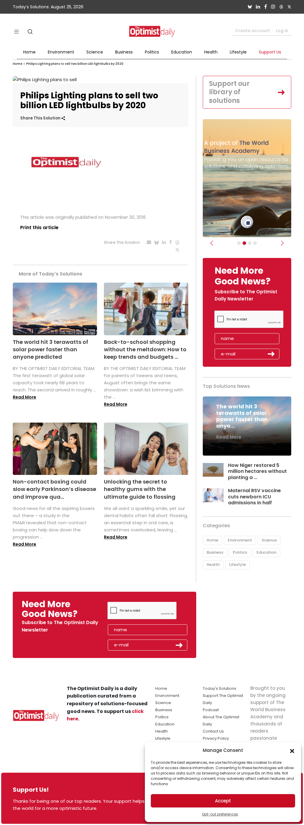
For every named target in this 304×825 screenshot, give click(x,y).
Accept (223, 801)
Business (124, 52)
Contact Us (213, 731)
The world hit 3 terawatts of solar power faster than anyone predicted (50, 349)
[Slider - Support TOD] (249, 243)
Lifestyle (238, 52)
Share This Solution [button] (40, 118)
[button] (292, 750)
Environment (61, 52)
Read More (24, 397)
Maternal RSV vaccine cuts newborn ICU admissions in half (254, 496)
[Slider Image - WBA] (244, 243)
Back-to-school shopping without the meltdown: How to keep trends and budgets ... (145, 349)
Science (94, 52)
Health (211, 52)
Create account (252, 31)
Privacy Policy (216, 738)
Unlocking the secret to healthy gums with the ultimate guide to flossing (139, 489)
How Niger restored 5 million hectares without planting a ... (257, 471)
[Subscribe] (239, 243)
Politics (152, 52)
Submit (271, 354)
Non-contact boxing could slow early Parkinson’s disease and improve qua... (54, 489)
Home (29, 52)
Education (181, 52)
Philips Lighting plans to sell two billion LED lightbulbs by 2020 (75, 64)
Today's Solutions (219, 688)
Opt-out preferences (220, 814)
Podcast (211, 710)
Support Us (270, 52)
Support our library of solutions (229, 92)
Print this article (39, 227)
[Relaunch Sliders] (255, 243)
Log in (282, 31)
